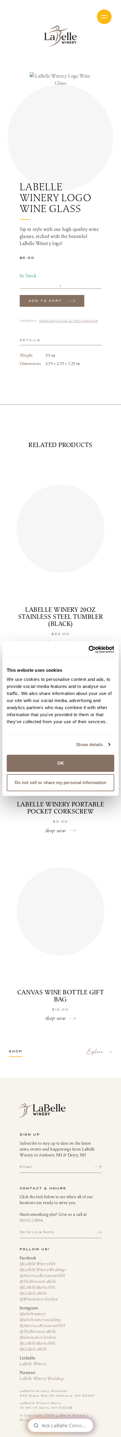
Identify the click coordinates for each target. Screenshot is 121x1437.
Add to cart (45, 301)
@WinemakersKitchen (39, 1299)
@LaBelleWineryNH (38, 1263)
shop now (55, 830)
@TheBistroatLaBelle (38, 1281)
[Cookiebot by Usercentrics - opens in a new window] (88, 649)
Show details (89, 744)
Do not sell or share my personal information (60, 782)
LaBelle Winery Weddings (42, 1378)
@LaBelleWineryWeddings (43, 1269)
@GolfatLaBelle (33, 1293)
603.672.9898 (31, 1220)
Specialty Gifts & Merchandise (68, 321)
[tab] (61, 340)
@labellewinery (33, 1313)
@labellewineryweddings (41, 1319)
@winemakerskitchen (38, 1337)
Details (30, 340)
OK (60, 763)
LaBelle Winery (60, 36)
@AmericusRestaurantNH (42, 1275)
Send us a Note (37, 1232)
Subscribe (98, 1167)
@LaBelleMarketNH (37, 1287)
